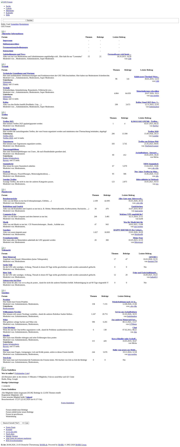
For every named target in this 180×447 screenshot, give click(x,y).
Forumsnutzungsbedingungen (15, 47)
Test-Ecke (7, 358)
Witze (5, 320)
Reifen (5, 102)
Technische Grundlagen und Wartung (18, 73)
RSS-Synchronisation (14, 441)
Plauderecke (7, 192)
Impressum (7, 40)
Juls (135, 332)
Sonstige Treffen (9, 179)
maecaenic (139, 211)
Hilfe (8, 15)
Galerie (9, 8)
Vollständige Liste (22, 373)
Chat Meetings (9, 328)
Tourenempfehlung (11, 149)
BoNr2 (155, 126)
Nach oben (10, 434)
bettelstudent (154, 107)
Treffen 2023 (8, 136)
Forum (6, 350)
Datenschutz (8, 51)
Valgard (28, 397)
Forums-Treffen (9, 129)
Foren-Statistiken (67, 403)
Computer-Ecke (9, 214)
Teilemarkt (6, 250)
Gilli (129, 59)
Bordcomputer (8, 308)
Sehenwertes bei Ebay (12, 280)
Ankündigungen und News (14, 54)
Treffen (5, 114)
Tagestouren (8, 141)
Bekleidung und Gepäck (13, 206)
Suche (8, 6)
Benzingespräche (10, 199)
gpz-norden (154, 95)
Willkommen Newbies (12, 312)
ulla (157, 176)
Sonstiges (7, 230)
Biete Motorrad (9, 257)
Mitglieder (10, 11)
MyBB (61, 445)
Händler (6, 335)
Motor (5, 84)
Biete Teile (7, 273)
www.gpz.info (11, 432)
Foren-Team (10, 427)
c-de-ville (154, 168)
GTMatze (133, 324)
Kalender (9, 13)
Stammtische (8, 164)
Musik (5, 222)
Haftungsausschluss (11, 44)
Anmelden (15, 24)
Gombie (155, 136)
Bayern (6, 160)
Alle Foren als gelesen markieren (18, 438)
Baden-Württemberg (11, 158)
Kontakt (9, 429)
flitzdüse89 (138, 234)
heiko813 (153, 277)
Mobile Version (12, 436)
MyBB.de (43, 445)
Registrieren (24, 24)
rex (157, 184)
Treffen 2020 (8, 138)
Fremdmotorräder (10, 238)
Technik (5, 66)
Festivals (6, 172)
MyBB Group (80, 445)
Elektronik (7, 82)
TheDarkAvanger (151, 146)
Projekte (6, 300)
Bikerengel (138, 242)
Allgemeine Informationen (12, 34)
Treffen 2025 (8, 121)
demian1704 (152, 261)
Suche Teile (7, 265)
